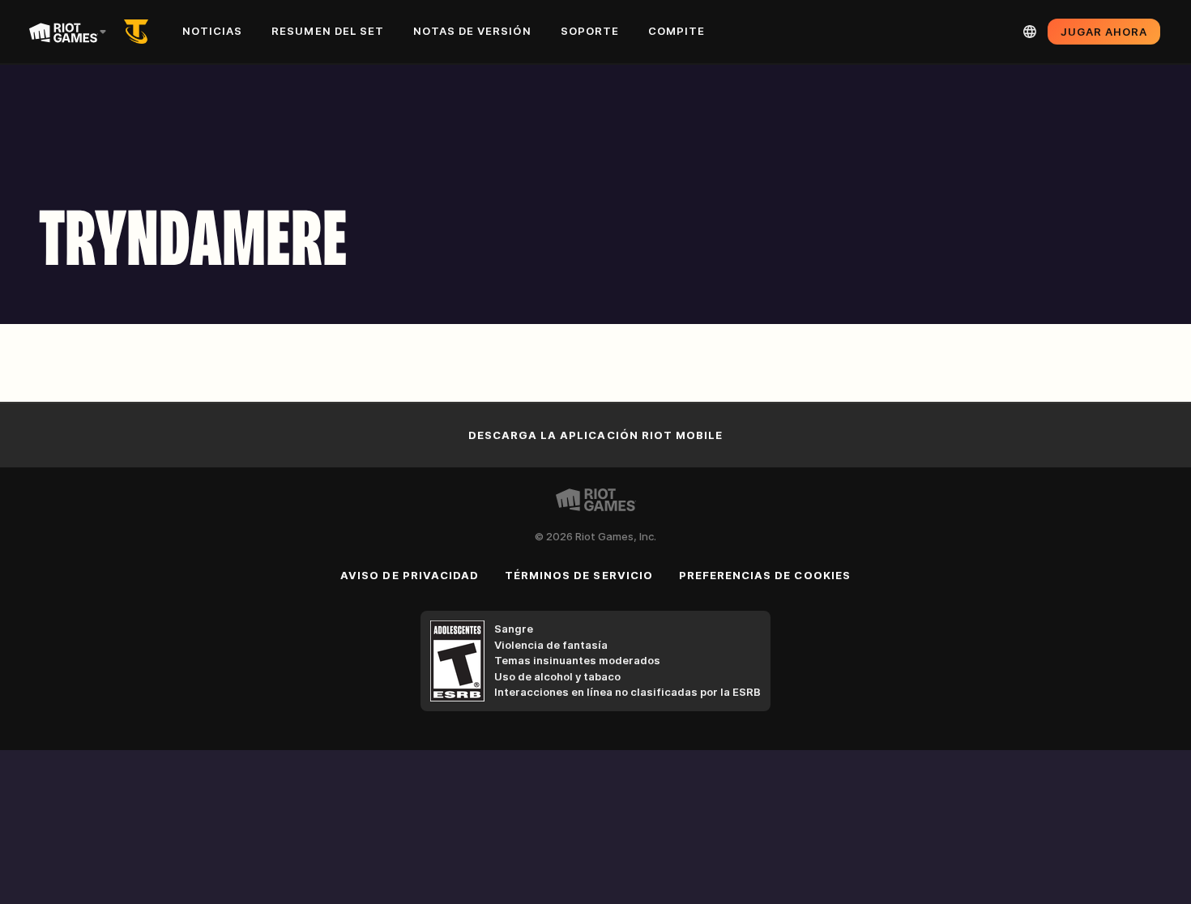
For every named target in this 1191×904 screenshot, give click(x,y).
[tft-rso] (139, 31)
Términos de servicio (579, 575)
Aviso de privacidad (409, 575)
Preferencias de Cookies (765, 575)
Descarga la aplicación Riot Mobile (595, 435)
